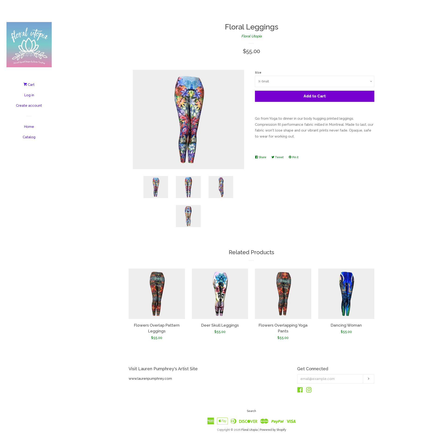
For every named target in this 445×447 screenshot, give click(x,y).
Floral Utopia (251, 36)
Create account (29, 105)
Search (251, 411)
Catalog (29, 137)
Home (29, 127)
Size (258, 72)
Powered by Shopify (273, 429)
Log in (29, 95)
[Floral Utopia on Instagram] (309, 391)
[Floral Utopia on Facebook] (300, 391)
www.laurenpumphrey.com (150, 378)
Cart (31, 85)
